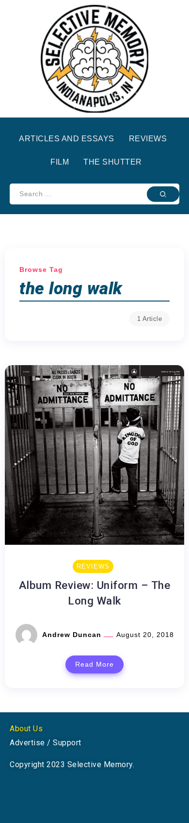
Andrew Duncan (73, 634)
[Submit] (163, 194)
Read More (94, 664)
